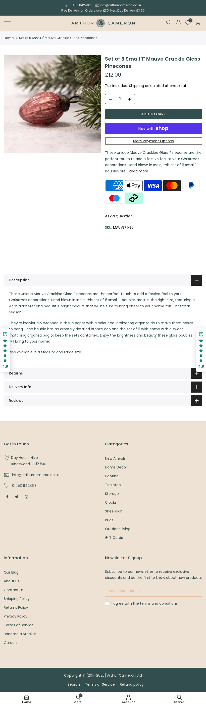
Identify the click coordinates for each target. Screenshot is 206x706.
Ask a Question (119, 216)
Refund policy (132, 684)
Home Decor (116, 467)
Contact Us (14, 589)
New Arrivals (115, 458)
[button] (5, 350)
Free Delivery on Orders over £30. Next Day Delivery (103, 10)
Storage (112, 493)
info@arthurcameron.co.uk (120, 5)
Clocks (111, 502)
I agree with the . (145, 603)
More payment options (153, 141)
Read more (138, 171)
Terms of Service (19, 625)
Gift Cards (114, 537)
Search (74, 684)
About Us (11, 581)
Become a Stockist (20, 633)
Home (9, 38)
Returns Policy (16, 607)
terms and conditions (159, 603)
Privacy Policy (15, 616)
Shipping (136, 85)
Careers (11, 642)
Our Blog (11, 572)
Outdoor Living (117, 528)
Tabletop (113, 484)
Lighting (112, 476)
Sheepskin (114, 511)
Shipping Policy (17, 598)
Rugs (109, 520)
